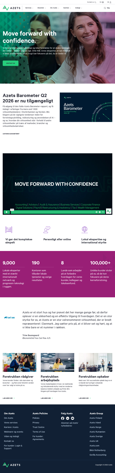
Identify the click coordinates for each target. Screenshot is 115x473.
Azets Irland (95, 423)
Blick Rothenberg (97, 450)
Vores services (11, 423)
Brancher (41, 8)
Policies (36, 418)
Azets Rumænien (97, 432)
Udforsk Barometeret (11, 134)
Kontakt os (90, 2)
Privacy (36, 423)
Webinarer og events (13, 432)
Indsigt (77, 8)
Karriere (66, 8)
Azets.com (94, 446)
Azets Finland (96, 418)
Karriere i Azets (11, 427)
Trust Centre (38, 427)
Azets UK (94, 441)
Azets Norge (95, 427)
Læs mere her (8, 398)
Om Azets (53, 8)
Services (28, 8)
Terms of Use (39, 432)
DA (101, 2)
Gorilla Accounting (98, 455)
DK (108, 2)
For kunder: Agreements (38, 437)
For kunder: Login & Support (13, 447)
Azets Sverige (96, 436)
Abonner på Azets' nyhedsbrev (69, 424)
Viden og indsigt (11, 436)
